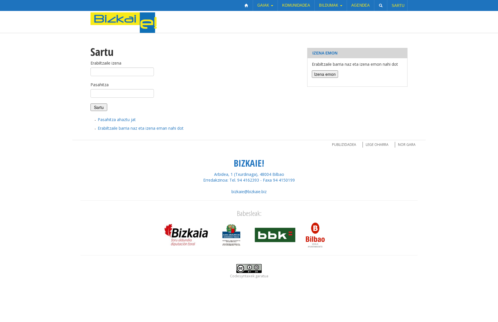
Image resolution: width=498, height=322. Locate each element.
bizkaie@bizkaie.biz (249, 191)
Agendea (360, 5)
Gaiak (263, 5)
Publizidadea (344, 144)
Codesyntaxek (242, 276)
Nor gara (407, 144)
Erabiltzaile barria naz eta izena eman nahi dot (141, 128)
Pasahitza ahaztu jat (117, 119)
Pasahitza (99, 84)
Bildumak (329, 5)
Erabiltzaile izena (105, 63)
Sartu (398, 5)
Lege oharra (377, 144)
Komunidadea (296, 5)
